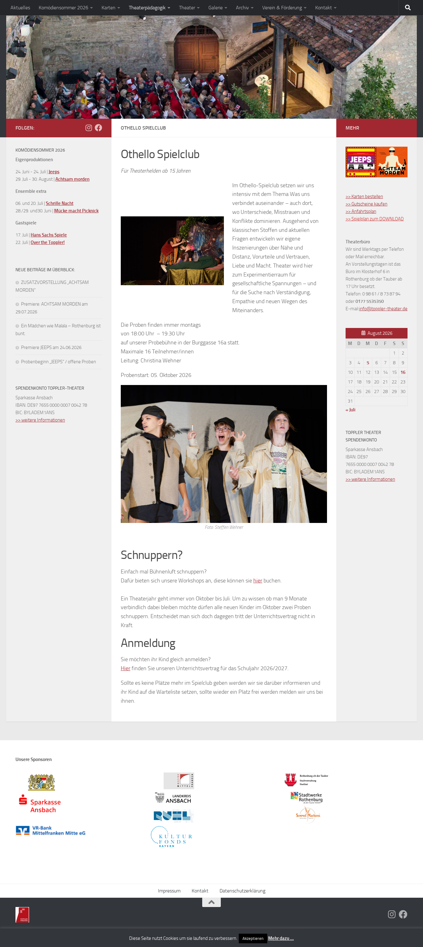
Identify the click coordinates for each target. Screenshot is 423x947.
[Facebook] (98, 127)
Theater (187, 8)
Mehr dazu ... (281, 938)
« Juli (350, 410)
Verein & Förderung (282, 8)
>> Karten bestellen (364, 196)
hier (257, 580)
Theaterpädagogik (147, 8)
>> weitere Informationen (40, 420)
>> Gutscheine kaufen (366, 204)
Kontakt (323, 8)
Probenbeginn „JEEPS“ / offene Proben (58, 362)
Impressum (169, 891)
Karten (109, 8)
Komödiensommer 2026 (63, 8)
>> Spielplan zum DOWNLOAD (375, 219)
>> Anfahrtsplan (361, 211)
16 (402, 372)
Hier (125, 668)
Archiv (242, 8)
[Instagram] (88, 127)
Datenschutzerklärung (242, 891)
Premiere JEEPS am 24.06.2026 (51, 347)
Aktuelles (20, 8)
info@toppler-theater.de (383, 309)
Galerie (215, 8)
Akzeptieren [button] (253, 938)
